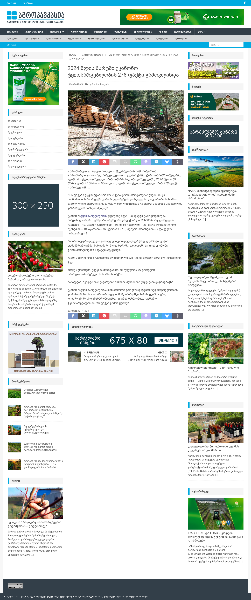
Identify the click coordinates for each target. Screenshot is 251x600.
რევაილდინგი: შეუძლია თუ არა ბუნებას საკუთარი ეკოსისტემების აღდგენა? (212, 281)
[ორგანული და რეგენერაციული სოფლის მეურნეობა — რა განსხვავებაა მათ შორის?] (14, 464)
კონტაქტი (28, 3)
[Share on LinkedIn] (94, 162)
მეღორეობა (181, 38)
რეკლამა (11, 3)
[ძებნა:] (226, 44)
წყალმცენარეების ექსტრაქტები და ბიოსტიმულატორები (36, 429)
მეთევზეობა (162, 38)
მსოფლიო (100, 31)
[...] (42, 308)
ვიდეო (163, 31)
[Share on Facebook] (73, 162)
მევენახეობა (74, 38)
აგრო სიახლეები (99, 84)
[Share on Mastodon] (146, 162)
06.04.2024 (77, 84)
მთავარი (12, 31)
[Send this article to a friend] (114, 162)
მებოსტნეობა (32, 38)
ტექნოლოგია (79, 31)
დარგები (55, 31)
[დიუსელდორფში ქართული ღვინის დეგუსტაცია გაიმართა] (215, 427)
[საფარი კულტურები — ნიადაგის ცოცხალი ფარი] (14, 393)
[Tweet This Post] (83, 162)
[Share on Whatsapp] (135, 162)
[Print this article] (125, 162)
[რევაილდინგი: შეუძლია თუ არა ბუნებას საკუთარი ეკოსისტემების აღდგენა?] (215, 258)
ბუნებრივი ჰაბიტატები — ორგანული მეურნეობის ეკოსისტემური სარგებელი (40, 446)
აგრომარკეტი (182, 31)
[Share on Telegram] (156, 162)
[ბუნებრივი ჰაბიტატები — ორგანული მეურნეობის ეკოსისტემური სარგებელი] (14, 447)
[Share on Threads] (177, 162)
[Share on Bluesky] (167, 162)
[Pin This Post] (104, 162)
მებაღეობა (12, 38)
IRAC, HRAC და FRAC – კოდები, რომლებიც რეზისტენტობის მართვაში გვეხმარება (215, 536)
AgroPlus (120, 31)
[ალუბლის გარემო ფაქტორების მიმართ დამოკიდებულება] (35, 256)
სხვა (201, 31)
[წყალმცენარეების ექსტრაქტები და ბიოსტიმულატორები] (14, 430)
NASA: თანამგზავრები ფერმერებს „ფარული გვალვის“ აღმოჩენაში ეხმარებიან (212, 194)
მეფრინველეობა (96, 38)
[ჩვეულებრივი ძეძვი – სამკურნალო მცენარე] (215, 348)
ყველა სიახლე (34, 31)
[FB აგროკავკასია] (245, 3)
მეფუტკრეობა (142, 38)
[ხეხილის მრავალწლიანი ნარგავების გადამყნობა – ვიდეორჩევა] (35, 503)
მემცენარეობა (53, 38)
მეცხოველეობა (120, 38)
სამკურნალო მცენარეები (207, 326)
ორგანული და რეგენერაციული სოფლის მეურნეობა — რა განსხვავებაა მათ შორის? (43, 464)
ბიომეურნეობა (143, 31)
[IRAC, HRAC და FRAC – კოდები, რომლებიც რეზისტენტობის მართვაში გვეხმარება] (215, 513)
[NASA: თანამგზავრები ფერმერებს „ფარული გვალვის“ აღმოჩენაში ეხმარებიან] (215, 171)
